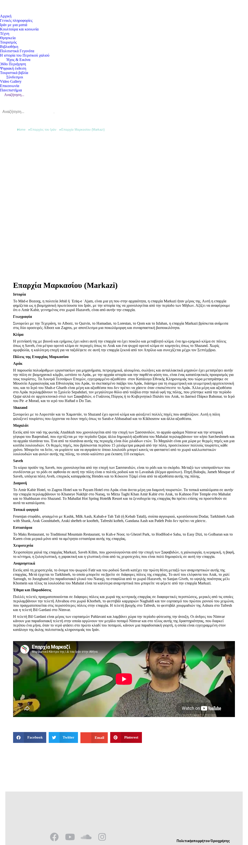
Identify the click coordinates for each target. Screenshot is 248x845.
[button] (29, 737)
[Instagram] (102, 837)
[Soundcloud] (86, 837)
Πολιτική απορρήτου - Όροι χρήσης (203, 841)
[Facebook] (54, 837)
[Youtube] (70, 837)
